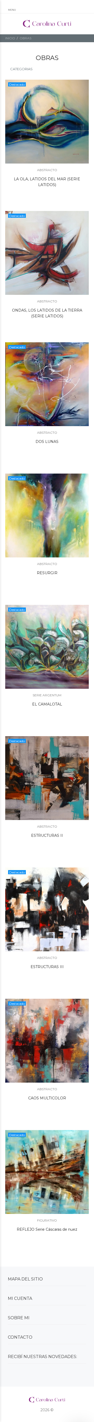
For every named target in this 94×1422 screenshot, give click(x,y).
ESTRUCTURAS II (47, 835)
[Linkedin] (38, 1374)
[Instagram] (19, 1374)
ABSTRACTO (47, 170)
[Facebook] (28, 1374)
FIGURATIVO (47, 1220)
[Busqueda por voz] (29, 7)
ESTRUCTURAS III (47, 966)
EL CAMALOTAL (47, 704)
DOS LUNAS (47, 441)
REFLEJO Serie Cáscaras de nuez (47, 1229)
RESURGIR (47, 573)
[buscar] (78, 7)
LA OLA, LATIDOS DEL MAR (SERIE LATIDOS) (47, 182)
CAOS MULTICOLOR (47, 1098)
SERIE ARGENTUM (47, 695)
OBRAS (25, 38)
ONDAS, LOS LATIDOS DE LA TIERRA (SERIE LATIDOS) (47, 313)
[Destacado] (47, 121)
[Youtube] (48, 1374)
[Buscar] (47, 7)
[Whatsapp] (9, 1374)
